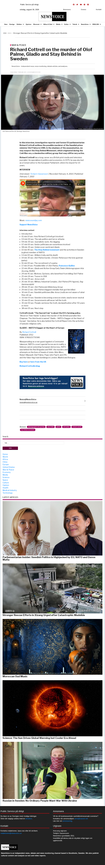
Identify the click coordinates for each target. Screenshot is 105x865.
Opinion (28, 24)
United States (9, 467)
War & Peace (8, 470)
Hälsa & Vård (47, 24)
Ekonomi (36, 24)
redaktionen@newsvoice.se (11, 833)
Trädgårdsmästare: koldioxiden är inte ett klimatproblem (46, 33)
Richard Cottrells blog (30, 366)
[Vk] (84, 4)
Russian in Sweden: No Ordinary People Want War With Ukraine (40, 800)
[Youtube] (80, 4)
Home (5, 454)
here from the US (38, 362)
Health (5, 488)
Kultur (66, 24)
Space (5, 480)
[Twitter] (77, 4)
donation (28, 819)
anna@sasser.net (81, 819)
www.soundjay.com (33, 220)
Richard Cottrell (29, 332)
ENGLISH (95, 24)
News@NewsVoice (28, 399)
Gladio (58, 427)
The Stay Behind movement (46, 250)
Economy (7, 472)
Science (6, 477)
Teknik (74, 24)
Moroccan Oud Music (15, 676)
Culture (6, 483)
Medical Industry (10, 490)
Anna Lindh (50, 427)
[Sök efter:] (33, 443)
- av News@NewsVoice (34, 72)
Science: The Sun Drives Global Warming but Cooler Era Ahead (39, 737)
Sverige (12, 24)
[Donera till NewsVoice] (52, 382)
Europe (6, 464)
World (5, 457)
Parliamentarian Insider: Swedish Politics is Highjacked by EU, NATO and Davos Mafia (49, 558)
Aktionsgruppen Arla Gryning (36, 427)
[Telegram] (88, 4)
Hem (5, 24)
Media (58, 24)
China (5, 462)
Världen (19, 24)
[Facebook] (73, 4)
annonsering (67, 821)
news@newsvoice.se (28, 402)
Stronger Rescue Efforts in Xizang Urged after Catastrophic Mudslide (44, 615)
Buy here (24, 362)
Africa (5, 459)
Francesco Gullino (67, 266)
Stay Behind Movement (27, 430)
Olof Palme (66, 427)
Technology (8, 493)
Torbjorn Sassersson (39, 174)
